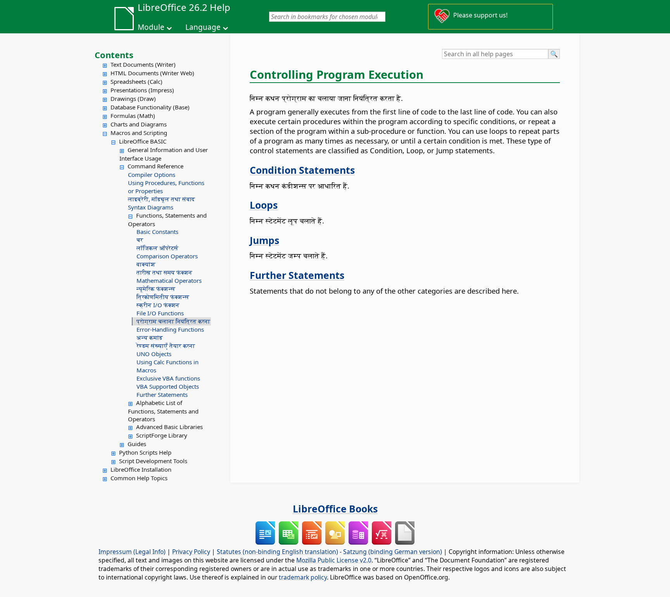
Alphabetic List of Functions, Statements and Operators (163, 411)
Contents (114, 55)
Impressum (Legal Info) (132, 551)
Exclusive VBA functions (168, 378)
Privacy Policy (191, 551)
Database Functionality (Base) (150, 107)
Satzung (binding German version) (392, 551)
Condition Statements (302, 170)
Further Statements (162, 394)
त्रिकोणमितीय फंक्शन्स (162, 297)
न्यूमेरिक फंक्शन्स (155, 288)
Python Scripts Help (145, 452)
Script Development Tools (153, 461)
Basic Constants (157, 231)
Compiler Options (151, 174)
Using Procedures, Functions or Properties (166, 187)
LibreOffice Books (335, 508)
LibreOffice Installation (141, 469)
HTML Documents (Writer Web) (152, 73)
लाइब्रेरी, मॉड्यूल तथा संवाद (161, 199)
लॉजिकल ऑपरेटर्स (157, 248)
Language (203, 27)
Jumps (264, 240)
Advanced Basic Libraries (169, 427)
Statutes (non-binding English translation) (277, 551)
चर (139, 240)
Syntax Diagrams (150, 207)
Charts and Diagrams (139, 124)
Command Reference (155, 166)
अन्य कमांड (149, 337)
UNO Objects (153, 354)
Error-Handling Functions (170, 329)
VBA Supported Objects (167, 386)
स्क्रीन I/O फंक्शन (158, 305)
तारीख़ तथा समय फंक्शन (164, 272)
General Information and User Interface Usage (163, 154)
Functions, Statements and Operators (167, 219)
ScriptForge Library (161, 435)
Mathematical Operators (169, 280)
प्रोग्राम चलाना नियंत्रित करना (173, 321)
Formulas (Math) (133, 115)
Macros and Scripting (139, 133)
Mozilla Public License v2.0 (333, 560)
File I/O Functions (160, 313)
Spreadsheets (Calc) (136, 81)
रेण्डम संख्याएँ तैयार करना (165, 346)
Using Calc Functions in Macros (167, 366)
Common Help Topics (139, 478)
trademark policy (303, 577)
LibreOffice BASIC (142, 141)
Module (151, 27)
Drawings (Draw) (133, 98)
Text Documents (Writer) (143, 64)
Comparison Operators (167, 256)
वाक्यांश (145, 264)
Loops (264, 204)
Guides (137, 444)
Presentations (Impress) (142, 90)
